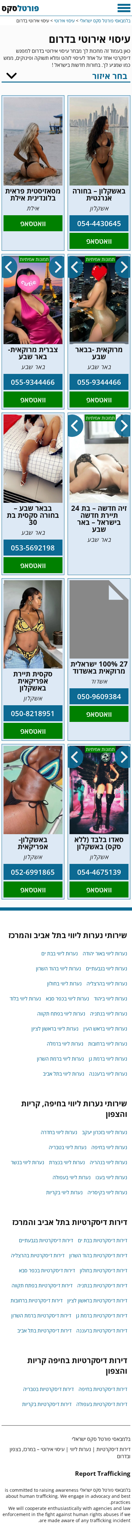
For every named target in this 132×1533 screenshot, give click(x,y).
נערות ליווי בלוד (25, 998)
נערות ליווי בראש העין (105, 1028)
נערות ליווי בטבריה (68, 1147)
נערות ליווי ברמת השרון (60, 1058)
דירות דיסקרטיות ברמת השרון (41, 1315)
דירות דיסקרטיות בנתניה (102, 1285)
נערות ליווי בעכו (111, 1177)
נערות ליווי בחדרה (59, 1132)
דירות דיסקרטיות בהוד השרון (98, 1255)
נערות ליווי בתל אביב (63, 1073)
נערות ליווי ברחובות (107, 1043)
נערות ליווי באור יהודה (105, 953)
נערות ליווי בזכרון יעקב (104, 1132)
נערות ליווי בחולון (64, 983)
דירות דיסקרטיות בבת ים (102, 1240)
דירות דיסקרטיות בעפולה (101, 1404)
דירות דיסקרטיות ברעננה (101, 1330)
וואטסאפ (99, 241)
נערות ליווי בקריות (64, 1192)
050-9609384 (99, 696)
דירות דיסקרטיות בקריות (46, 1404)
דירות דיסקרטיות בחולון (103, 1270)
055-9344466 (99, 382)
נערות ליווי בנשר (27, 1162)
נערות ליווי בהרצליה (107, 983)
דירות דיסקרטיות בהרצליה (37, 1255)
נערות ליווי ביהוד (110, 998)
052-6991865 (33, 872)
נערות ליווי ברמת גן (108, 1058)
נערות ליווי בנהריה (108, 1162)
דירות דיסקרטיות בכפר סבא (47, 1270)
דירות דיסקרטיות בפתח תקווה (42, 1285)
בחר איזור (109, 76)
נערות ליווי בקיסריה (107, 1192)
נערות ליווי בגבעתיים (106, 968)
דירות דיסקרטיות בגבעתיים (46, 1240)
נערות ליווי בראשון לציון (54, 1028)
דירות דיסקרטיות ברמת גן (101, 1315)
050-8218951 (33, 713)
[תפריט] (124, 8)
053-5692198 (33, 547)
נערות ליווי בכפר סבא (67, 998)
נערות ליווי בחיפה (109, 1147)
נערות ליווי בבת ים (59, 953)
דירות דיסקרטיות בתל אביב (44, 1330)
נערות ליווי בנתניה (108, 1013)
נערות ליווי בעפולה (72, 1177)
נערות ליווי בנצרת (67, 1162)
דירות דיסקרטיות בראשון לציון (97, 1300)
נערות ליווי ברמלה (65, 1043)
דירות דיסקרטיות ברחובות (36, 1300)
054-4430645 (99, 223)
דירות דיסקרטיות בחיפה (102, 1389)
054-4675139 (99, 872)
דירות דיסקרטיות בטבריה (48, 1389)
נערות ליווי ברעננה (108, 1073)
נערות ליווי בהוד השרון (58, 968)
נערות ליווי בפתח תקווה (61, 1013)
